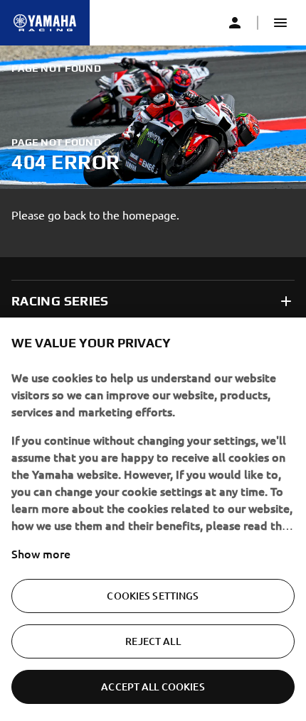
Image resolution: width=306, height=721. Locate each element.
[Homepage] (44, 23)
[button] (280, 23)
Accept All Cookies (153, 686)
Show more (40, 553)
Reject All (152, 641)
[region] (153, 519)
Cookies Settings (153, 595)
